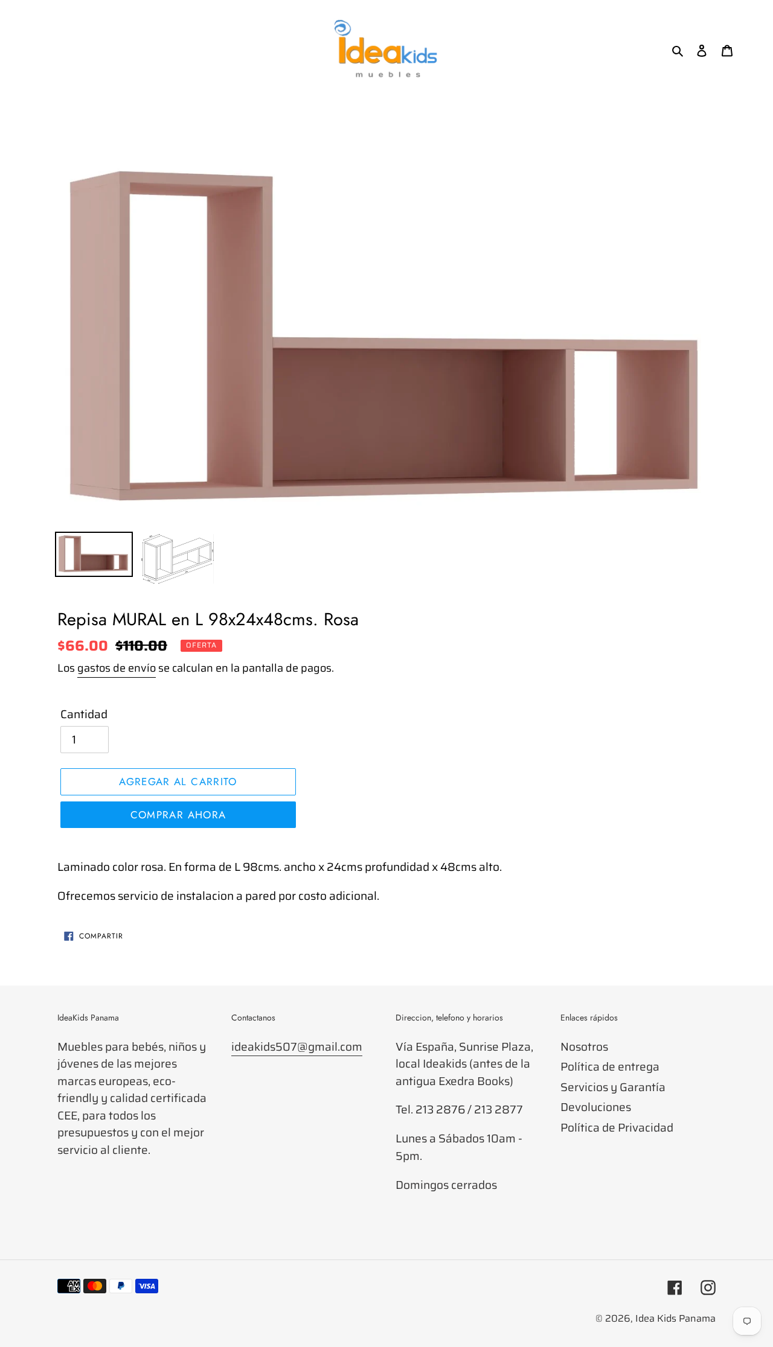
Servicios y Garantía (613, 1087)
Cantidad (83, 714)
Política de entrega (609, 1066)
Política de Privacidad (616, 1127)
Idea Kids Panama (675, 1318)
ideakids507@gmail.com (296, 1046)
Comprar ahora (178, 814)
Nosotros (584, 1046)
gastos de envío (116, 668)
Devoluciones (595, 1107)
